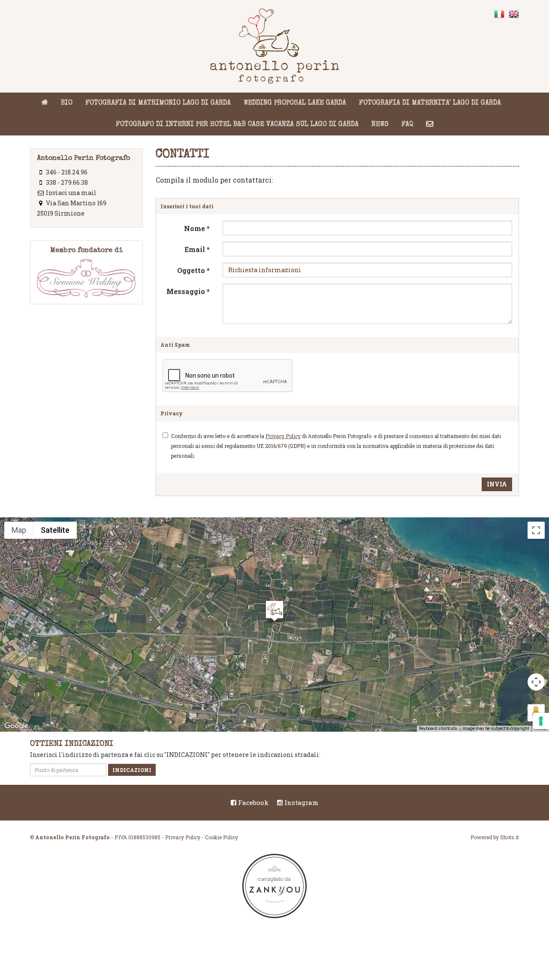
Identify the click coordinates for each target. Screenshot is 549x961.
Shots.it (509, 837)
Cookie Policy (221, 837)
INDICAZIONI (131, 769)
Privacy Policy (283, 435)
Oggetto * (193, 270)
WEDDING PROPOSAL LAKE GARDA (295, 103)
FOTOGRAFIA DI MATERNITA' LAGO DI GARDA (430, 103)
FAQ (407, 124)
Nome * (197, 228)
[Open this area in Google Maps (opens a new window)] (16, 726)
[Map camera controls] (536, 682)
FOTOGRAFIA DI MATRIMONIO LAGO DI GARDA (158, 103)
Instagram (300, 802)
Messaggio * (188, 291)
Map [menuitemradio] (19, 530)
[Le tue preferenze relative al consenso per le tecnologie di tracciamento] (541, 721)
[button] (274, 612)
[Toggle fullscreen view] (536, 530)
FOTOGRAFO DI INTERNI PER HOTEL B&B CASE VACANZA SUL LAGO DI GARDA (237, 124)
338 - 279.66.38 (67, 182)
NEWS (380, 124)
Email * (197, 249)
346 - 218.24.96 (66, 172)
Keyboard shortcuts (438, 728)
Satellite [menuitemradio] (55, 530)
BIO (66, 103)
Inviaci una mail (71, 193)
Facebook (252, 802)
